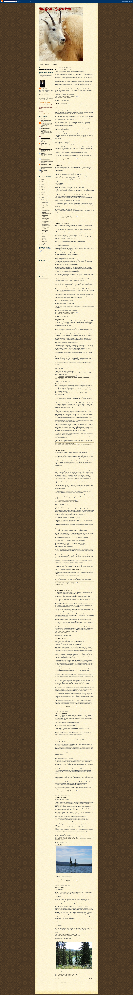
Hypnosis (73, 838)
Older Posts (91, 978)
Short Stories (54, 64)
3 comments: (72, 706)
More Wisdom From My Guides (64, 590)
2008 (42, 197)
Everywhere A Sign (45, 224)
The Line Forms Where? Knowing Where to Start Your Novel (46, 139)
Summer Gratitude (45, 218)
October (43, 204)
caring (59, 707)
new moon (85, 583)
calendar (64, 97)
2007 (42, 199)
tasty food (72, 501)
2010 (42, 194)
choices (69, 377)
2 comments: (72, 158)
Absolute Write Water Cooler (75, 194)
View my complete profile (44, 94)
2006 (42, 244)
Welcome (47, 64)
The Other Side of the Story (47, 137)
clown (59, 313)
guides (59, 632)
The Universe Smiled (46, 210)
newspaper (69, 97)
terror (72, 313)
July (43, 233)
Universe (69, 159)
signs (85, 707)
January (43, 243)
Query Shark (44, 170)
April (43, 238)
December (44, 200)
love (62, 313)
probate (89, 583)
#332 (42, 171)
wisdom (65, 632)
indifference (72, 707)
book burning (60, 791)
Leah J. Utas (44, 88)
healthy (63, 501)
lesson (85, 838)
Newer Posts (57, 978)
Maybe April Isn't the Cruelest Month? (46, 145)
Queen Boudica (86, 377)
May (43, 236)
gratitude (59, 501)
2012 (42, 191)
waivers (79, 935)
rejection (82, 217)
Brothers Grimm (61, 444)
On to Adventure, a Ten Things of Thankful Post (46, 125)
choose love (63, 707)
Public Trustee (57, 584)
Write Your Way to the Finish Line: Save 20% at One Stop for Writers (46, 132)
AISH (67, 583)
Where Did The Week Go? (47, 209)
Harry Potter (74, 377)
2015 (42, 186)
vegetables (77, 501)
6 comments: (72, 443)
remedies (67, 501)
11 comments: (72, 216)
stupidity (62, 839)
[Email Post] (77, 96)
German (66, 444)
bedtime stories (61, 377)
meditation (89, 838)
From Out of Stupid (45, 227)
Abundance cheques (61, 583)
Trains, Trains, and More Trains (46, 167)
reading (78, 444)
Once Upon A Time (72, 444)
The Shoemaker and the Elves (86, 444)
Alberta (59, 881)
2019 (42, 179)
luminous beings (67, 313)
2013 (42, 189)
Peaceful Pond (44, 231)
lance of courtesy (79, 838)
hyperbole (65, 791)
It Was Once (44, 216)
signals (82, 707)
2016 (42, 184)
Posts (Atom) (63, 982)
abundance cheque (76, 569)
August (43, 207)
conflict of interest (72, 583)
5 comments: (72, 500)
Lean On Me (44, 228)
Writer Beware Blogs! (45, 159)
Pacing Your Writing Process (46, 120)
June (43, 235)
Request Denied (45, 230)
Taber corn (65, 159)
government (79, 583)
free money (60, 159)
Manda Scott (80, 377)
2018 (42, 181)
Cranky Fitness (44, 143)
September (44, 205)
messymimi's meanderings (46, 123)
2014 (42, 187)
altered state (60, 838)
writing (86, 217)
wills (62, 584)
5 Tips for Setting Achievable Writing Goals (46, 155)
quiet (59, 975)
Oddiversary (44, 212)
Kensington (72, 217)
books (66, 377)
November (44, 202)
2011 (42, 192)
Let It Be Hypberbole (46, 225)
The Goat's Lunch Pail (55, 9)
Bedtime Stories (45, 215)
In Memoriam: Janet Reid (45, 150)
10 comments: (72, 96)
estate (59, 935)
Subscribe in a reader (44, 278)
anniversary (60, 97)
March (43, 239)
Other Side (78, 707)
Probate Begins (45, 219)
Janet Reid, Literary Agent (46, 149)
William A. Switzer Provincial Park (73, 881)
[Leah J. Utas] (43, 258)
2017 (42, 183)
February (44, 241)
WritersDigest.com (45, 119)
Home (41, 64)
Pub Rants (43, 153)
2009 (42, 196)
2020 (42, 178)
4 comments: (72, 312)
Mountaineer (77, 217)
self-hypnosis (57, 839)
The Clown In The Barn (46, 213)
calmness (65, 838)
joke (69, 791)
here (57, 573)
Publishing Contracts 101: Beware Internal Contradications (47, 161)
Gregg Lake (63, 881)
